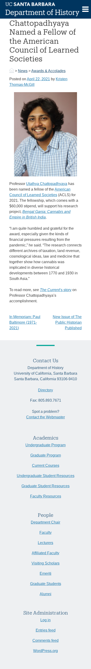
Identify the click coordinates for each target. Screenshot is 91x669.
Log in (45, 620)
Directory (45, 390)
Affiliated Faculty (45, 553)
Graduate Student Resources (45, 486)
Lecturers (45, 543)
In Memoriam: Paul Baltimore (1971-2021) (24, 322)
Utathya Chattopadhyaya (46, 184)
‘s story (55, 290)
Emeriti (45, 573)
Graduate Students (45, 584)
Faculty (45, 533)
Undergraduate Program (45, 445)
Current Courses (45, 465)
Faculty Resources (45, 496)
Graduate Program (45, 455)
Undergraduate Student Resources (45, 476)
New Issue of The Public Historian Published (67, 322)
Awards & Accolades (48, 71)
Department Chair (45, 522)
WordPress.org (45, 651)
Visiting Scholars (46, 563)
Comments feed (45, 640)
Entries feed (46, 630)
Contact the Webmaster (45, 417)
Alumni (45, 594)
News (23, 71)
